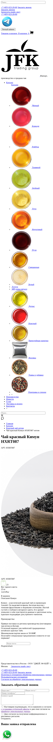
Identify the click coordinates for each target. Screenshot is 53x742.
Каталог (9, 82)
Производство (12, 397)
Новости (10, 399)
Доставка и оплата (14, 404)
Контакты (10, 406)
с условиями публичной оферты (15, 709)
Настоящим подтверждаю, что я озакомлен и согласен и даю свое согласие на (26, 709)
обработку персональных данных (15, 711)
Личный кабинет (8, 29)
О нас (8, 401)
